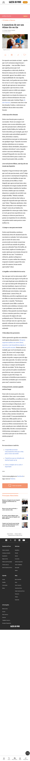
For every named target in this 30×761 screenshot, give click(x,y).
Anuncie (4, 617)
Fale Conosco (5, 614)
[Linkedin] (19, 540)
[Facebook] (6, 540)
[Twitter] (10, 540)
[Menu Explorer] (3, 2)
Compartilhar (25, 759)
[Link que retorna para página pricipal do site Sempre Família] (10, 16)
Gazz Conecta (18, 585)
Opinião (4, 582)
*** (3, 441)
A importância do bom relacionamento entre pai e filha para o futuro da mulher (14, 452)
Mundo (16, 556)
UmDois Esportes (19, 561)
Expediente (4, 556)
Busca (9, 759)
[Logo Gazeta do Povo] (15, 626)
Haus (16, 582)
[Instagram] (15, 540)
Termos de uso (5, 564)
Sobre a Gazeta (5, 550)
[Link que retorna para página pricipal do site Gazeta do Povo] (15, 2)
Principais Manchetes (10, 496)
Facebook (20, 476)
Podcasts (17, 594)
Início (4, 759)
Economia (17, 559)
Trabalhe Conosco (6, 620)
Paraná (16, 553)
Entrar (20, 759)
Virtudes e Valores (9, 20)
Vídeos (16, 597)
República (17, 550)
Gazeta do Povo (18, 588)
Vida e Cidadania (18, 564)
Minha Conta (5, 608)
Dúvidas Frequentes (6, 623)
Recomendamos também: (10, 445)
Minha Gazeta (14, 759)
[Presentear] (12, 55)
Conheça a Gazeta (6, 553)
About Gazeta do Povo (7, 567)
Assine (3, 611)
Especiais (17, 599)
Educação (17, 567)
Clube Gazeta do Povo (20, 591)
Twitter (12, 479)
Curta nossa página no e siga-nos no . (13, 477)
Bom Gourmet (18, 579)
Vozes (3, 579)
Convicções (4, 585)
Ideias (16, 570)
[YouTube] (24, 540)
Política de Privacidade (7, 561)
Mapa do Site (5, 559)
